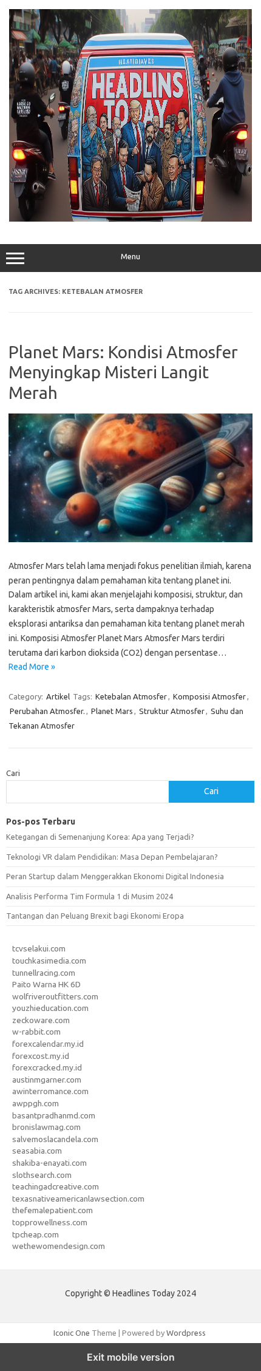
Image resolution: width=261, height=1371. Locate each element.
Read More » (31, 667)
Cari (13, 773)
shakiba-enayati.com (49, 1163)
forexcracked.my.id (47, 1067)
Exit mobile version (131, 1357)
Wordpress (186, 1332)
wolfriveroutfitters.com (55, 996)
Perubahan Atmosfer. (47, 711)
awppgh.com (35, 1103)
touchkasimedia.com (49, 960)
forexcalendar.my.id (48, 1044)
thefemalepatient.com (52, 1210)
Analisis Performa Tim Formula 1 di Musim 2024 (89, 896)
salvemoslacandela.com (55, 1139)
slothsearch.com (42, 1175)
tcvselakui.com (39, 948)
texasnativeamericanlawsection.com (78, 1198)
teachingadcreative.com (55, 1186)
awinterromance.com (50, 1091)
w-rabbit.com (36, 1031)
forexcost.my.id (40, 1056)
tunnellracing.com (43, 973)
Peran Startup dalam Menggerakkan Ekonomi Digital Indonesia (115, 876)
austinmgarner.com (46, 1079)
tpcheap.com (35, 1234)
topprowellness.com (49, 1222)
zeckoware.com (41, 1020)
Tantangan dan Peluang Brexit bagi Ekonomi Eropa (95, 915)
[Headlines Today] (130, 218)
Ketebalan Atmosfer (131, 696)
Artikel (58, 696)
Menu (130, 256)
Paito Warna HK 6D (46, 984)
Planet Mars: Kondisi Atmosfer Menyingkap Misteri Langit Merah (123, 372)
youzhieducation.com (50, 1008)
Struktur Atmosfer (172, 711)
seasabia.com (37, 1150)
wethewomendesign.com (58, 1246)
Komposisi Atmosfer (209, 696)
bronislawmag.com (46, 1127)
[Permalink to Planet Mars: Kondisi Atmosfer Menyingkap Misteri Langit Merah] (130, 539)
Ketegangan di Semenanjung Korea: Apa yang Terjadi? (100, 836)
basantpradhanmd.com (53, 1115)
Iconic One (71, 1332)
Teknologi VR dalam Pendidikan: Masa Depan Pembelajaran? (112, 856)
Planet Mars (112, 711)
